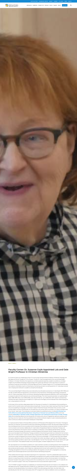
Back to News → (12, 363)
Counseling (33, 187)
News (45, 187)
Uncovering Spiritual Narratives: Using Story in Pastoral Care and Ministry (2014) (37, 412)
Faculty (40, 187)
